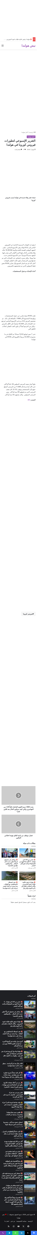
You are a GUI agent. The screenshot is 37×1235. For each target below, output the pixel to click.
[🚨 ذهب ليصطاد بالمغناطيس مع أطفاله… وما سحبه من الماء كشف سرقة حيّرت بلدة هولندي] (10, 875)
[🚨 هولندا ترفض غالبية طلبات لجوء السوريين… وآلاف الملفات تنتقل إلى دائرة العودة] (27, 875)
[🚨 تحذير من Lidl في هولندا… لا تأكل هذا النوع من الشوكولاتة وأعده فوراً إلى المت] (27, 853)
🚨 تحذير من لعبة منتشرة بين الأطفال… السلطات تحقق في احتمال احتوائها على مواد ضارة (14, 1153)
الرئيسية (31, 132)
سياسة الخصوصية (21, 1221)
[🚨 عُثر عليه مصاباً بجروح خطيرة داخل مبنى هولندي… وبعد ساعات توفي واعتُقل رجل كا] (29, 1075)
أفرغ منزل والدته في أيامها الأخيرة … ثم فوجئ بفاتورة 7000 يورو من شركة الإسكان (12, 1043)
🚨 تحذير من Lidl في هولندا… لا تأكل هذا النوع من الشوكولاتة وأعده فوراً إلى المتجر (12, 1004)
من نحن (13, 1221)
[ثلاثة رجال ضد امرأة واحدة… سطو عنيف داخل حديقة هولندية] (29, 1066)
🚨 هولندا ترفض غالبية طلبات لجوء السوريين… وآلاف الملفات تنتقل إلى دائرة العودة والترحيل (12, 1024)
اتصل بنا (7, 1221)
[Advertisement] (18, 18)
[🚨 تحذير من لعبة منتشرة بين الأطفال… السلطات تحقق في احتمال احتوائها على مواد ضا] (29, 1154)
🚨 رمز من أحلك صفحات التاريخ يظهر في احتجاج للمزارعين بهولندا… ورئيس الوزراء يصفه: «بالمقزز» (12, 1085)
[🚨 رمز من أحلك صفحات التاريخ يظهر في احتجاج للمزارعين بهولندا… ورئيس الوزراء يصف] (29, 1085)
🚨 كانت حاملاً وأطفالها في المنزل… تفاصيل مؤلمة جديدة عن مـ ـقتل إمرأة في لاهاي (12, 1134)
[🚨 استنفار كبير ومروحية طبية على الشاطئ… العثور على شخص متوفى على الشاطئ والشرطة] (29, 1176)
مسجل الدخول (22, 902)
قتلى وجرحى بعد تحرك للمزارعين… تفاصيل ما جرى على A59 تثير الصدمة (13, 1095)
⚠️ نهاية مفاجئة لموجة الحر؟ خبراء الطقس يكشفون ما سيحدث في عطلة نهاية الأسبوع (12, 1105)
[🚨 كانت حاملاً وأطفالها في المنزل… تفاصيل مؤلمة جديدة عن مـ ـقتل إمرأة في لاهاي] (29, 1134)
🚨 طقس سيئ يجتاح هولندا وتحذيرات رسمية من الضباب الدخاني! (14, 1114)
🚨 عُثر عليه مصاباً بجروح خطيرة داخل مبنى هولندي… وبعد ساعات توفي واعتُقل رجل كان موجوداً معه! (12, 1075)
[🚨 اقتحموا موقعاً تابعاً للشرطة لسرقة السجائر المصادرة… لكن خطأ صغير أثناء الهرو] (29, 1200)
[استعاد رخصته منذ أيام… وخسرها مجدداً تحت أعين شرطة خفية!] (29, 1125)
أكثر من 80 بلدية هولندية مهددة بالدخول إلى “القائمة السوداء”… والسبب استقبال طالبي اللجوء (13, 1143)
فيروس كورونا (28, 614)
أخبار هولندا (24, 132)
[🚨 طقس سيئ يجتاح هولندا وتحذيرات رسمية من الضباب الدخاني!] (29, 1115)
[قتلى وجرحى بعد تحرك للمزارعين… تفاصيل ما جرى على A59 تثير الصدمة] (29, 1095)
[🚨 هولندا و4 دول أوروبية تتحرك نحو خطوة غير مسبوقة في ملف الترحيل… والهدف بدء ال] (29, 1054)
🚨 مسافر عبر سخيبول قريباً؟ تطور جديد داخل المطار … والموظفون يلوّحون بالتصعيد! (12, 1014)
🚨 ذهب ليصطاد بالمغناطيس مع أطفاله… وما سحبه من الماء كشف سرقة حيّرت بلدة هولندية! (12, 1034)
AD (29, 400)
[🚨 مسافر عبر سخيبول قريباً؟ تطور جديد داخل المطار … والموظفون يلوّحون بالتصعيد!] (10, 853)
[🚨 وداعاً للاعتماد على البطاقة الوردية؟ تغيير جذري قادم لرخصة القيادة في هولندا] (29, 1164)
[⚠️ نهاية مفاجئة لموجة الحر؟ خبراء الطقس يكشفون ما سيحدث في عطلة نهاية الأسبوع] (29, 1105)
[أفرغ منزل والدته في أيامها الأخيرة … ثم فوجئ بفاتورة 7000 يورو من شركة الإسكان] (29, 1044)
